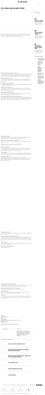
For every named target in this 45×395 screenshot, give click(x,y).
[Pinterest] (5, 331)
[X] (4, 331)
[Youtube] (41, 385)
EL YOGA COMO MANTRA (12, 375)
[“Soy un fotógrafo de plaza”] (4, 362)
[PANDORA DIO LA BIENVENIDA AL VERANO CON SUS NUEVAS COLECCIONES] (39, 28)
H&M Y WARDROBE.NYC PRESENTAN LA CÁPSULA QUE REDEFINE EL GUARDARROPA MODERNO (38, 47)
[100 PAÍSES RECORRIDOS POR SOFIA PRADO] (4, 369)
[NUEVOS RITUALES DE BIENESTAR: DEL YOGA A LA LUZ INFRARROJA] (39, 16)
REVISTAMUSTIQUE (20, 390)
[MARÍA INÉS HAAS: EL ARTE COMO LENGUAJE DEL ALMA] (35, 74)
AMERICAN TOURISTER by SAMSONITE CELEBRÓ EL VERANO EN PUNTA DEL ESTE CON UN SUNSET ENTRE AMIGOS (19, 356)
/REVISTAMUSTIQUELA (4, 390)
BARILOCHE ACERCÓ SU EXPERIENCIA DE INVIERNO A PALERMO (41, 77)
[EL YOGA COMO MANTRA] (4, 375)
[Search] (42, 5)
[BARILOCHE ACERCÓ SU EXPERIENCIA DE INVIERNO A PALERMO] (35, 77)
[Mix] (7, 331)
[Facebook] (2, 331)
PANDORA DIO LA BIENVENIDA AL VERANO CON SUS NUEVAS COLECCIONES (39, 33)
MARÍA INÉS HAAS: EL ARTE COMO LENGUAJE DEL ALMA (41, 74)
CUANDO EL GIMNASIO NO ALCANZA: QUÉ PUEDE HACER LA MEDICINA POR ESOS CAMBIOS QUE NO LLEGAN (41, 81)
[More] (8, 331)
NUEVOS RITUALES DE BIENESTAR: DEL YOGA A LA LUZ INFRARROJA (39, 21)
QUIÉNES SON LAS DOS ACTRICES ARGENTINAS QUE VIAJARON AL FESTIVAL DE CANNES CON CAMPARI (18, 350)
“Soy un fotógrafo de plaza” (13, 362)
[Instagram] (38, 385)
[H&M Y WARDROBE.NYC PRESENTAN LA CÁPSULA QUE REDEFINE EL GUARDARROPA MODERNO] (39, 42)
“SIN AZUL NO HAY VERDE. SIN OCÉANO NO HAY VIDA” (16, 343)
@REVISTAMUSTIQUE (12, 390)
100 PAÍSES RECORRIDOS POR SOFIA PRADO (15, 368)
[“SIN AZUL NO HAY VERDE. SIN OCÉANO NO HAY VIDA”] (4, 344)
